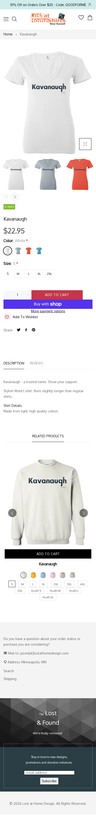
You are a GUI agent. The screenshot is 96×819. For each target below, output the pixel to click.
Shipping (10, 679)
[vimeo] (33, 330)
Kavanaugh (48, 564)
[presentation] (6, 196)
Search (8, 671)
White (7, 251)
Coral (28, 251)
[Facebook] (26, 330)
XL (39, 274)
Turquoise (39, 251)
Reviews (36, 363)
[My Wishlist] (81, 18)
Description (13, 363)
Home (8, 34)
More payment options (48, 311)
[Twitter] (18, 330)
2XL (49, 274)
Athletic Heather (18, 251)
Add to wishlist (25, 317)
